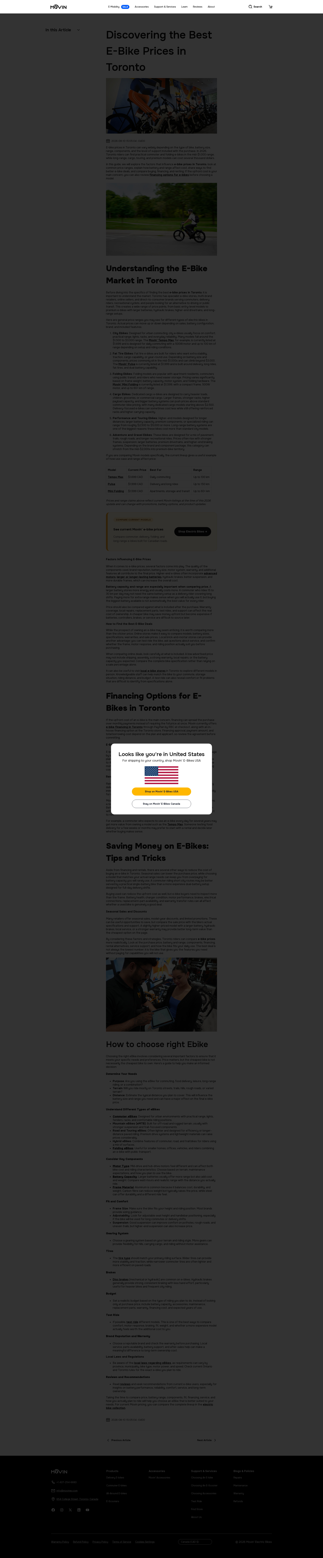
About (211, 6)
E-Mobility (118, 6)
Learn (184, 6)
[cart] (270, 7)
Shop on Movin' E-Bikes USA (161, 791)
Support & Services (165, 6)
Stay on (161, 803)
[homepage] (58, 7)
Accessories (142, 6)
